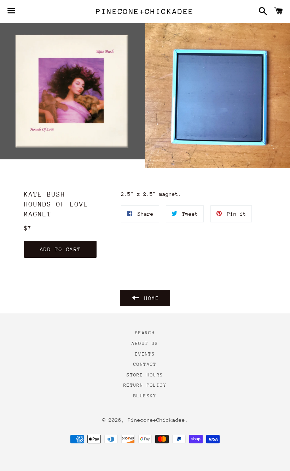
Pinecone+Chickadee (145, 11)
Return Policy (145, 385)
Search (145, 332)
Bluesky (145, 395)
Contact (145, 364)
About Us (145, 343)
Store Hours (145, 375)
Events (145, 354)
